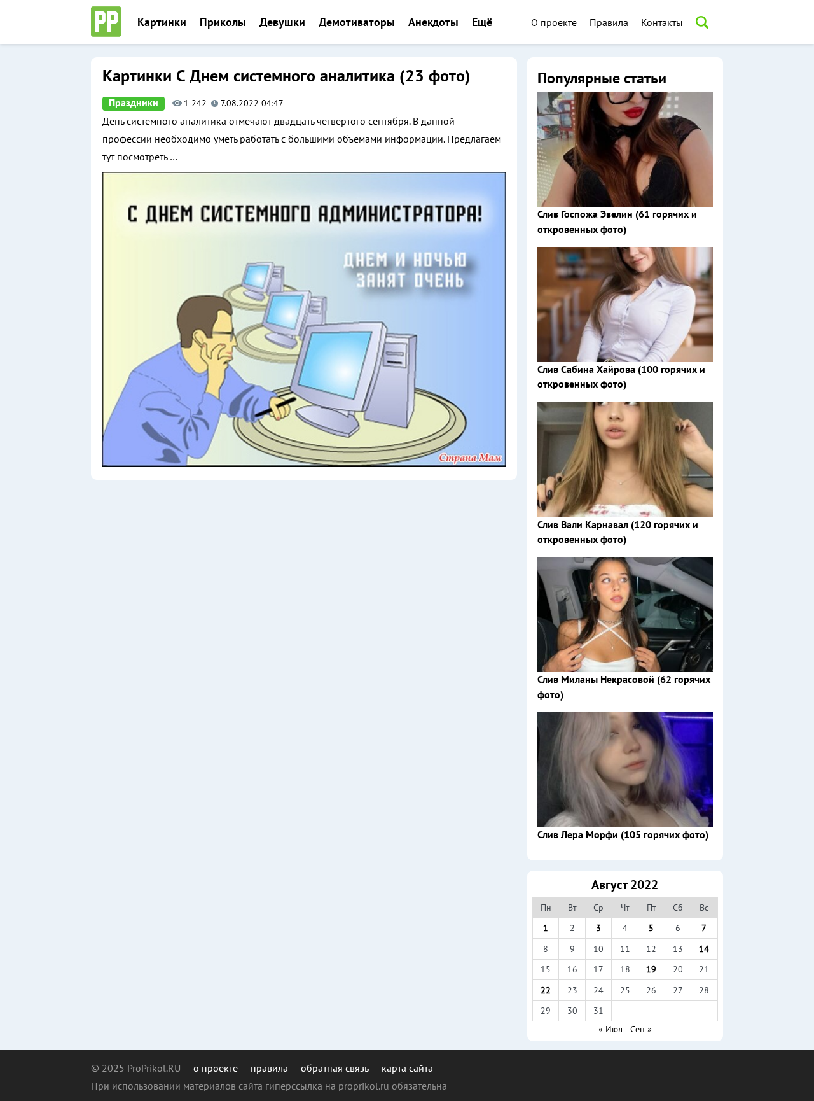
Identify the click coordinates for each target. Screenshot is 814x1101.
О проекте (554, 22)
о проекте (215, 1068)
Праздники (133, 103)
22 (546, 990)
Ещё (482, 22)
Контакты (662, 22)
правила (269, 1068)
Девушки (282, 22)
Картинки (161, 22)
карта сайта (407, 1068)
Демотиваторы (357, 22)
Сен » (641, 1029)
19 (651, 969)
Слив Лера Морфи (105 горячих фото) (622, 835)
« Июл (610, 1029)
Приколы (223, 22)
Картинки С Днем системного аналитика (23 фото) (286, 76)
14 (704, 949)
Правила (609, 22)
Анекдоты (433, 22)
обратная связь (335, 1068)
